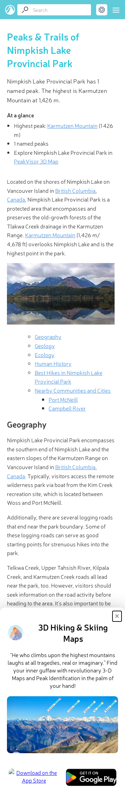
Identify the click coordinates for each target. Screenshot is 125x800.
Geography (48, 336)
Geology (45, 345)
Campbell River (67, 408)
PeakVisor (10, 10)
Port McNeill (63, 399)
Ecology (45, 354)
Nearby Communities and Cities (73, 390)
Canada (16, 199)
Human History (53, 363)
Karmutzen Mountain (72, 125)
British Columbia (75, 190)
